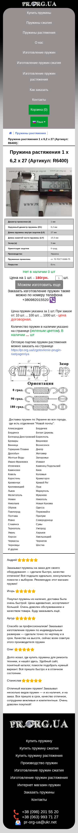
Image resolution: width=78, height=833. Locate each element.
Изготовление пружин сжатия (39, 62)
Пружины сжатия (39, 22)
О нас (39, 42)
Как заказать (39, 89)
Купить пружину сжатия (39, 748)
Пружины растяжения (39, 32)
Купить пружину (39, 741)
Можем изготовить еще (39, 284)
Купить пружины (39, 12)
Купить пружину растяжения (39, 756)
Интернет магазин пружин (39, 785)
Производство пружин (39, 763)
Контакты (39, 99)
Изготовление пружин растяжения (39, 76)
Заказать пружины (39, 792)
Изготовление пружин (39, 52)
